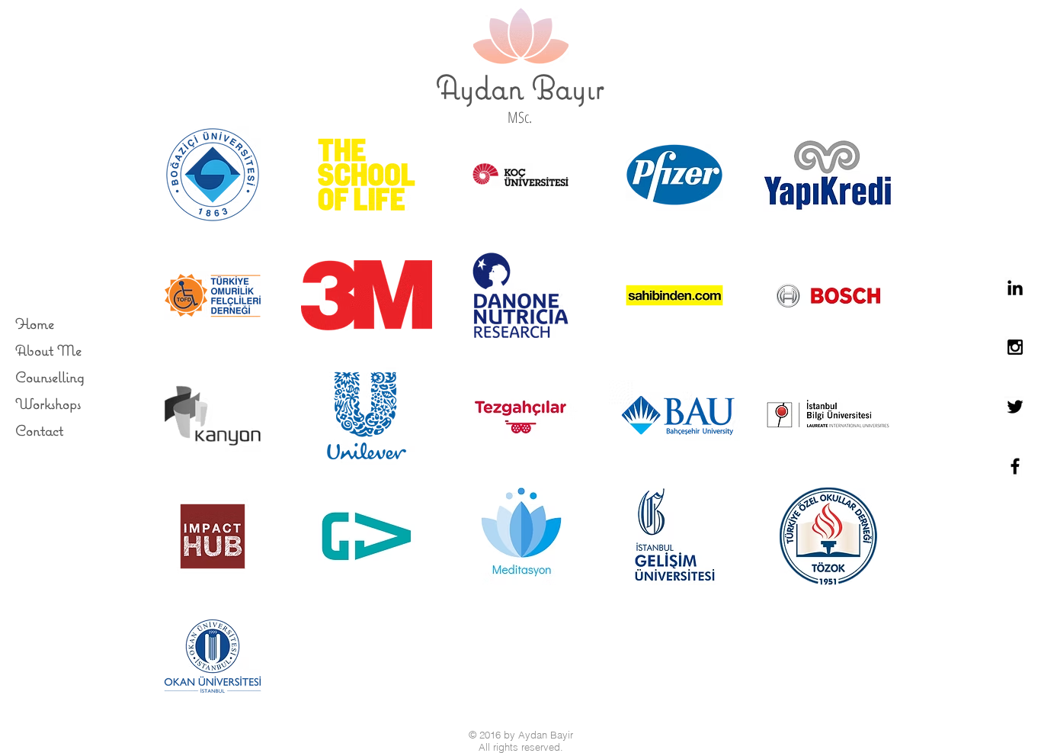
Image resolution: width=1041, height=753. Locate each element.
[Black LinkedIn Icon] (1015, 287)
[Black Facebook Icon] (1015, 466)
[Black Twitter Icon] (1015, 406)
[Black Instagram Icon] (1015, 347)
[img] (212, 175)
